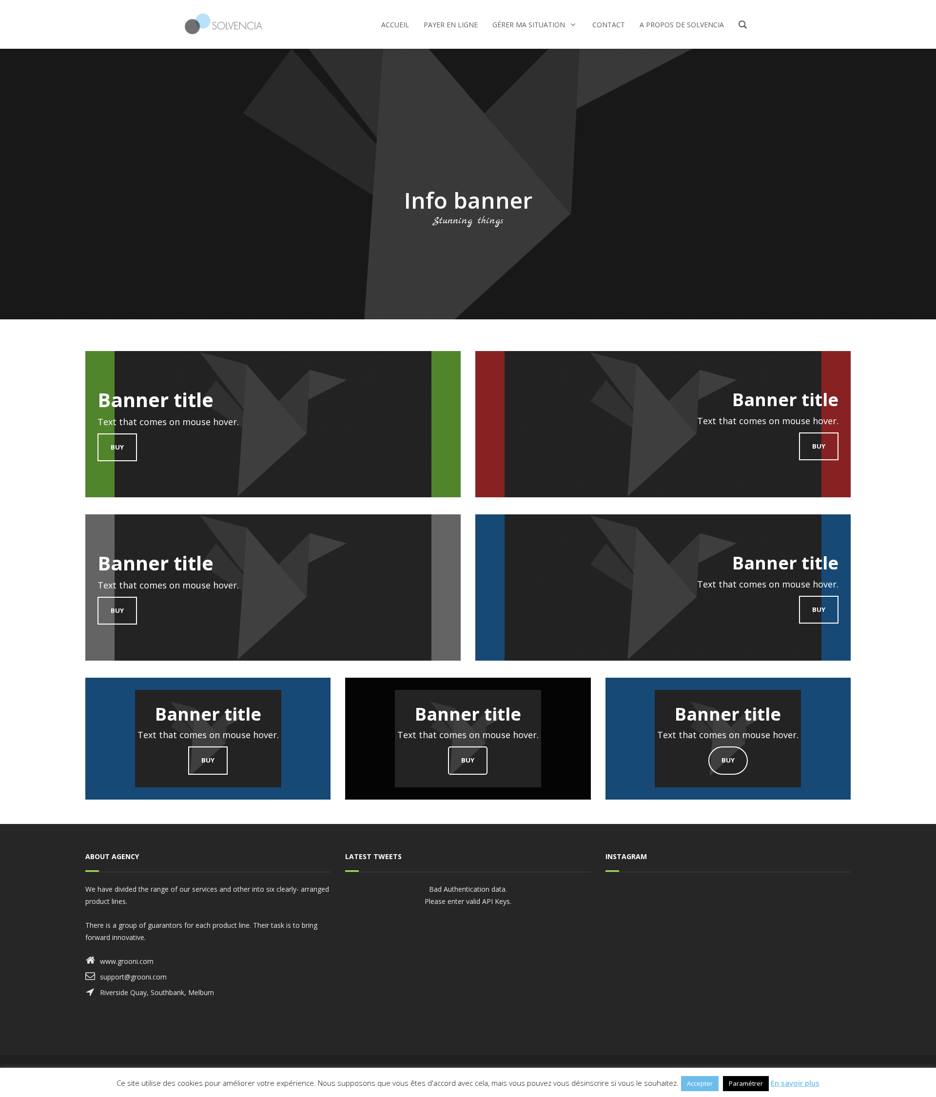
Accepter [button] (700, 1083)
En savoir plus (795, 1083)
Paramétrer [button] (746, 1083)
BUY (117, 447)
